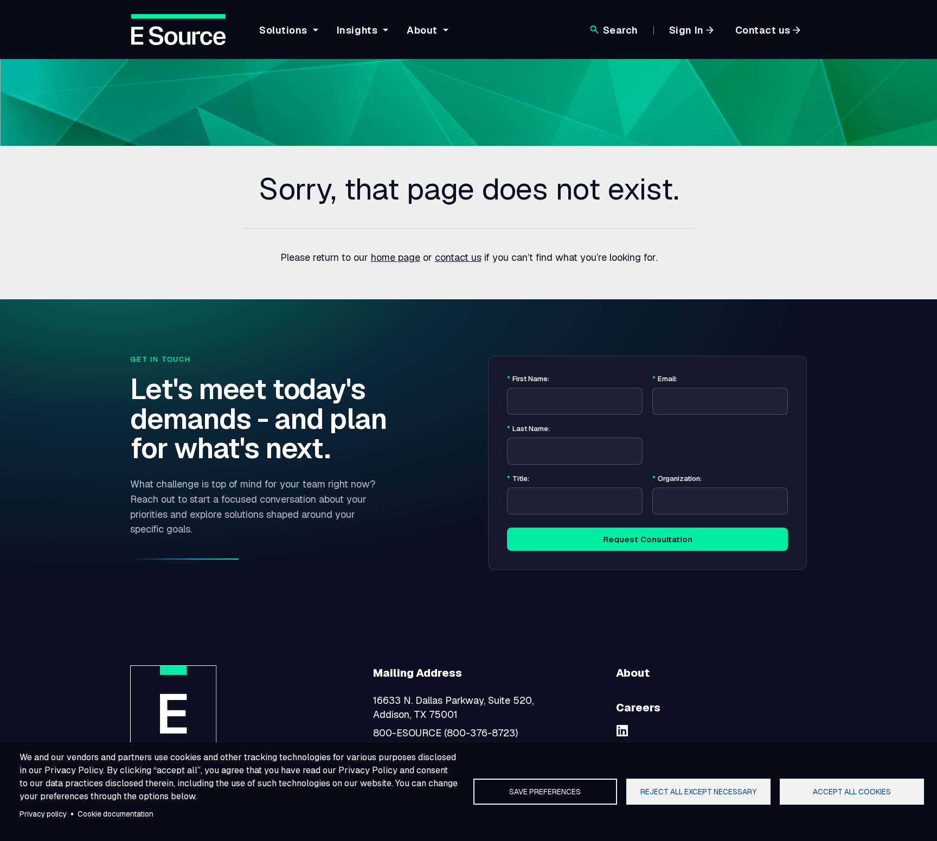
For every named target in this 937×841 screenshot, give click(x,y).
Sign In (686, 30)
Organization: (677, 478)
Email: (664, 379)
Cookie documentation (115, 814)
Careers (638, 708)
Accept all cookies (852, 792)
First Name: (528, 379)
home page (395, 257)
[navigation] (352, 36)
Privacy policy (43, 814)
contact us (458, 257)
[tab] (287, 38)
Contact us (763, 30)
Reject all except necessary (698, 792)
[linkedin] (622, 730)
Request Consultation (647, 539)
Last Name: (528, 429)
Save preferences (545, 792)
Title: (518, 478)
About (633, 673)
